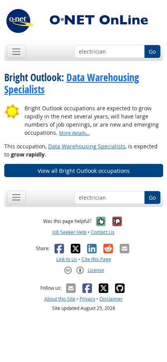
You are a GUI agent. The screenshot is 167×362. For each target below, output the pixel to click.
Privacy (87, 299)
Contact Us (103, 232)
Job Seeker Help (69, 232)
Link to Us (66, 259)
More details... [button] (74, 133)
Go (152, 51)
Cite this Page (96, 259)
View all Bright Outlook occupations (84, 170)
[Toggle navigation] (16, 51)
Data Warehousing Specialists (71, 83)
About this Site (59, 299)
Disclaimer (111, 299)
